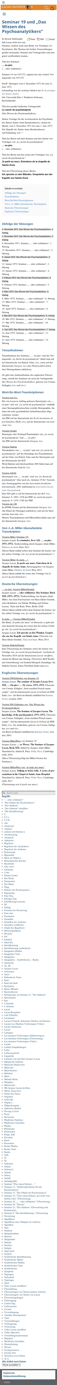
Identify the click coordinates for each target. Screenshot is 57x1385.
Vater (6, 1317)
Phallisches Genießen (14, 1122)
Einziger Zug (10, 898)
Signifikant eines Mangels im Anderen (22, 1221)
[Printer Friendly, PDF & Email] (41, 38)
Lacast (7, 1029)
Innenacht (9, 962)
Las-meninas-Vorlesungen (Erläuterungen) (24, 1035)
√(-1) (6, 1358)
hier (37, 362)
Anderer (8, 828)
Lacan (7, 1009)
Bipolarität (9, 854)
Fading (7, 907)
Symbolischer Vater (13, 1265)
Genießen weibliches (14, 924)
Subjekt (7, 1247)
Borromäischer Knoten (15, 860)
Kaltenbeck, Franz (13, 977)
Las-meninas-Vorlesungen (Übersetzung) (23, 1038)
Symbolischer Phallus (14, 1262)
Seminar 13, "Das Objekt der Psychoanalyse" (25, 1192)
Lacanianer (9, 1017)
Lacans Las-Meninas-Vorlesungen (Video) (24, 1023)
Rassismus (9, 1143)
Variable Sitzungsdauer (15, 1314)
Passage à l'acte (11, 1111)
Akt (6, 822)
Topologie (9, 1279)
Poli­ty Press (36, 751)
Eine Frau (8, 895)
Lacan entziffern (18, 1382)
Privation (8, 1137)
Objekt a (8, 1102)
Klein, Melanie (11, 988)
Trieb (6, 1282)
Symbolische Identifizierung (17, 1256)
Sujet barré (9, 1250)
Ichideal (8, 939)
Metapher (8, 1082)
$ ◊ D (6, 819)
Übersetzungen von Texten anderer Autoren (25, 1291)
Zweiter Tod (10, 1352)
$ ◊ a (6, 816)
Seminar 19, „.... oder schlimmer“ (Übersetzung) (27, 1201)
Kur (6, 1000)
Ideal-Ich (8, 942)
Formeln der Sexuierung (15, 910)
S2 (5, 1160)
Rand (6, 1140)
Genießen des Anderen (15, 921)
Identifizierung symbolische (17, 948)
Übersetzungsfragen (13, 1297)
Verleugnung (10, 1323)
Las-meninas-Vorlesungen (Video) (20, 1041)
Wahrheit (8, 1338)
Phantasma (9, 1128)
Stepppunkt (9, 1239)
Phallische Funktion (13, 1119)
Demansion (9, 881)
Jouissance (9, 971)
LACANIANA (11, 1015)
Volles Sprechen (12, 1332)
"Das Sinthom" (11, 805)
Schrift (7, 1178)
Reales (7, 1151)
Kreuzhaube (10, 997)
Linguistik (9, 1055)
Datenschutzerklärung (14, 1376)
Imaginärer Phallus (13, 950)
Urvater (7, 1309)
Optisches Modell (12, 1108)
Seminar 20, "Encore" (14, 1204)
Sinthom (8, 1230)
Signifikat (8, 1224)
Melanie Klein (11, 1079)
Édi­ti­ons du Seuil (10, 547)
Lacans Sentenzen (12, 1026)
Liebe (7, 1049)
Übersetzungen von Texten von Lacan (22, 1294)
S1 (5, 1157)
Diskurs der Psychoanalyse (17, 889)
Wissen (7, 1346)
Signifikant (9, 1218)
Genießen (8, 918)
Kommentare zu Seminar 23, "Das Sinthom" (25, 994)
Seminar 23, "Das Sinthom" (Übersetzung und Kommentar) (26, 1209)
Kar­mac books (42, 731)
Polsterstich (9, 1131)
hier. (10, 695)
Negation (8, 1096)
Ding (6, 886)
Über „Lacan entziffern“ (15, 1285)
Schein (7, 1166)
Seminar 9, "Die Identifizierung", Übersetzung (26, 1212)
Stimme (7, 1242)
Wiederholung (11, 1344)
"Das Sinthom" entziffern (16, 808)
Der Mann (9, 883)
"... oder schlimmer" (13, 799)
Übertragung (10, 1300)
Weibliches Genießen (14, 1341)
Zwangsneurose (11, 1349)
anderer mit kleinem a (14, 831)
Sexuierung (9, 1215)
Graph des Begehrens (14, 927)
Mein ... (8, 1076)
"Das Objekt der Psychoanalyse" (19, 802)
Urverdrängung (11, 1312)
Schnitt (7, 1172)
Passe (6, 1114)
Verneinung (9, 1326)
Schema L (9, 1169)
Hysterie (8, 933)
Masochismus (10, 1070)
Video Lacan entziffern (15, 1329)
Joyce (6, 974)
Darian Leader (11, 875)
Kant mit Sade (11, 982)
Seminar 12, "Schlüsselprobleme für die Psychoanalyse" (23, 1188)
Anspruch (9, 837)
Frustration (9, 916)
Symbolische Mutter (13, 1259)
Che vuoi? (9, 866)
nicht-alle (8, 1099)
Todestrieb (9, 1277)
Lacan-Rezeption (12, 1012)
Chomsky (8, 869)
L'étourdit (8, 1003)
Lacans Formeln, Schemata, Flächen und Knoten (27, 1020)
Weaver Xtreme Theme (44, 1382)
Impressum (9, 1373)
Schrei (7, 1175)
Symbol (8, 1253)
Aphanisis (9, 840)
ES (5, 904)
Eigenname (9, 892)
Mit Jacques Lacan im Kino (17, 1087)
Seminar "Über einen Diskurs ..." (19, 1183)
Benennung (9, 852)
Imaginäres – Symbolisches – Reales (21, 959)
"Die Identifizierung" (14, 811)
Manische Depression (14, 1064)
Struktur (8, 1245)
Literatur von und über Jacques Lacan (22, 1058)
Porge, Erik (9, 1134)
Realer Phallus (11, 1145)
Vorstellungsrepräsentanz (16, 1335)
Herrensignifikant (12, 930)
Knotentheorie (11, 991)
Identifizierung (11, 945)
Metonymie (9, 1084)
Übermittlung (10, 1288)
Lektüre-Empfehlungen (15, 1047)
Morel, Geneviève (12, 1090)
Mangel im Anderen (13, 1061)
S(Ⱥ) (6, 1154)
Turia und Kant (30, 639)
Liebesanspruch (11, 1052)
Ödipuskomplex (11, 1105)
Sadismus (8, 1163)
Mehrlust (8, 1073)
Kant (6, 980)
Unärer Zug (9, 1303)
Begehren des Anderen (15, 849)
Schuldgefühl (10, 1181)
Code (6, 872)
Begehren (8, 843)
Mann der (8, 1067)
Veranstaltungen (12, 1320)
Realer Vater (10, 1149)
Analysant (9, 825)
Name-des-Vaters (12, 1093)
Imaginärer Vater (12, 953)
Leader (7, 1044)
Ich (5, 936)
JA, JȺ (7, 965)
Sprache (8, 1236)
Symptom (8, 1271)
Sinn (6, 1227)
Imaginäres (9, 956)
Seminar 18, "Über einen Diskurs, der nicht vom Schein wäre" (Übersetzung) (27, 1197)
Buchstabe (9, 863)
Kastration (9, 985)
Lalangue (8, 1032)
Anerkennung (10, 834)
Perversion (9, 1116)
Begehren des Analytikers (16, 846)
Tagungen (9, 1274)
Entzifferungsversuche (14, 901)
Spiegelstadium (11, 1233)
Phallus (7, 1125)
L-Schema (9, 1006)
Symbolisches (10, 1268)
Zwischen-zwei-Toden (14, 1355)
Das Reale (9, 878)
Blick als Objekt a (12, 857)
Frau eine (8, 913)
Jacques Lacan (11, 968)
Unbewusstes (10, 1306)
